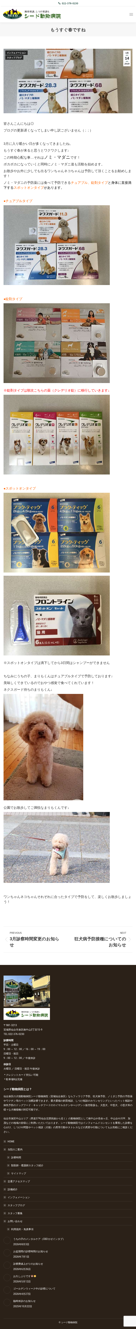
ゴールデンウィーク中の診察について (34, 1288)
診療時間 (16, 1157)
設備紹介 (13, 1189)
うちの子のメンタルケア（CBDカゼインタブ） (39, 1239)
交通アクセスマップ (19, 1181)
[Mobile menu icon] (131, 14)
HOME (11, 1141)
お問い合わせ (15, 1221)
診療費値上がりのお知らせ (28, 1263)
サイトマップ (18, 1173)
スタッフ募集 (15, 1213)
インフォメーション (16, 53)
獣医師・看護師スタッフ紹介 (27, 1165)
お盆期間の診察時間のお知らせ (30, 1251)
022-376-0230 (70, 3)
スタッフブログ (14, 57)
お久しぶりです (22, 1276)
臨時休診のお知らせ (24, 1301)
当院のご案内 (15, 1149)
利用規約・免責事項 (22, 1229)
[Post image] (7, 1240)
